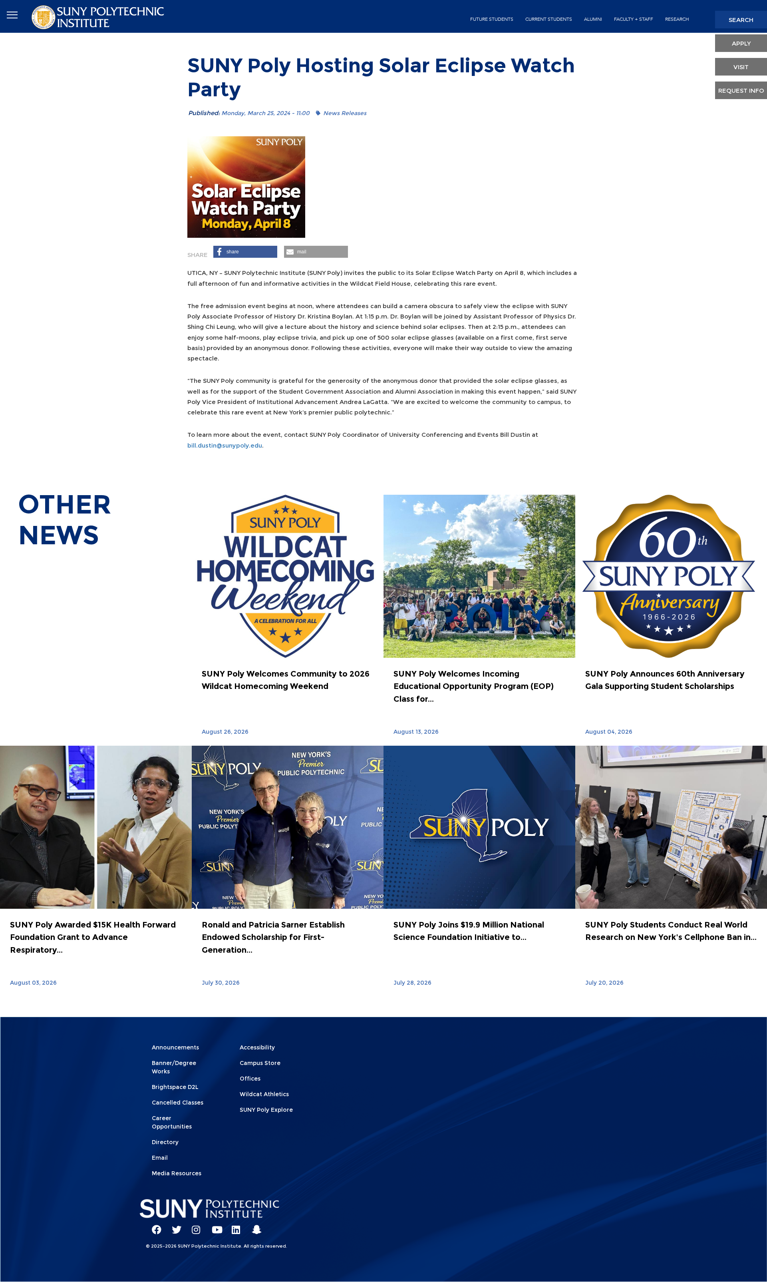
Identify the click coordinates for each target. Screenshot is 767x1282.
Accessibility (257, 1047)
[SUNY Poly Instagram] (194, 1226)
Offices (250, 1078)
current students (548, 19)
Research (677, 19)
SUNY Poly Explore (266, 1109)
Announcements (175, 1047)
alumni (593, 19)
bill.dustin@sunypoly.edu (224, 445)
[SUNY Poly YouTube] (214, 1226)
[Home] (99, 16)
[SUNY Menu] (12, 15)
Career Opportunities (172, 1122)
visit (741, 67)
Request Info (741, 90)
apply (741, 43)
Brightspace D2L (175, 1087)
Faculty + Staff (633, 19)
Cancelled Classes (177, 1102)
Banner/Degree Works (174, 1067)
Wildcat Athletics (264, 1094)
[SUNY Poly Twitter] (174, 1226)
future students (491, 19)
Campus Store (260, 1063)
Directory (165, 1142)
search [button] (741, 20)
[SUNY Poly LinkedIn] (234, 1226)
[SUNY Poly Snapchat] (254, 1226)
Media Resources (176, 1173)
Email (160, 1157)
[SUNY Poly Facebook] (154, 1226)
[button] (245, 252)
